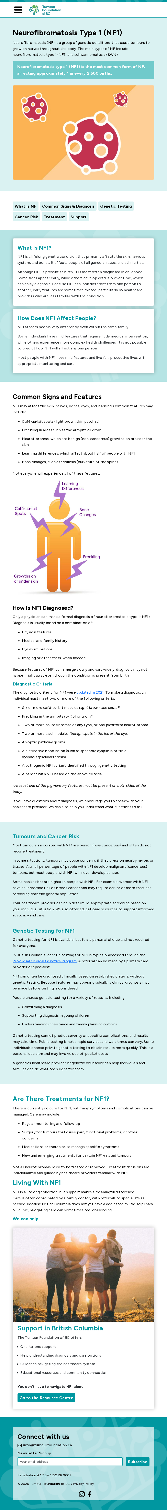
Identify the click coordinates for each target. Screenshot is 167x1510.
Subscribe (137, 1461)
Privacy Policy (83, 1484)
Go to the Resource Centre (46, 1397)
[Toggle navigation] (18, 10)
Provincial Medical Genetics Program (45, 961)
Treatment (54, 216)
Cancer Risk (26, 216)
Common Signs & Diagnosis (68, 206)
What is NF (25, 206)
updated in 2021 (90, 692)
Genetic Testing (116, 206)
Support (79, 216)
